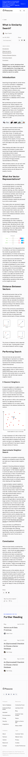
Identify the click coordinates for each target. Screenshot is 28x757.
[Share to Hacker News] (24, 40)
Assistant (5, 712)
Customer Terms (19, 734)
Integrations (6, 724)
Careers (5, 739)
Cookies (17, 742)
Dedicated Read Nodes (7, 708)
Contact (5, 745)
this (16, 248)
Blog (16, 711)
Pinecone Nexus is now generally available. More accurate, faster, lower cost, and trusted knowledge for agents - (10, 4)
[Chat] (16, 694)
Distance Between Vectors (9, 55)
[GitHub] (11, 694)
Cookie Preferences (20, 745)
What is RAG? (18, 725)
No (11, 601)
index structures (16, 486)
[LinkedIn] (6, 694)
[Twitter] (4, 694)
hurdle (9, 495)
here (21, 346)
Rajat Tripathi (8, 33)
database (15, 468)
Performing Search (7, 57)
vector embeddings (7, 195)
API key (19, 581)
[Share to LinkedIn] (22, 40)
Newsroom (5, 742)
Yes (6, 601)
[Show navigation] (24, 10)
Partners (5, 736)
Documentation (6, 715)
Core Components (7, 40)
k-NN (17, 387)
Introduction (5, 48)
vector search (6, 369)
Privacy (17, 739)
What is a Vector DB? (19, 722)
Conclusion (5, 60)
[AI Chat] (20, 10)
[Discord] (14, 694)
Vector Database (7, 705)
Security (5, 721)
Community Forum (19, 705)
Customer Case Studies (19, 714)
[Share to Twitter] (19, 40)
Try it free (17, 68)
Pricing (4, 718)
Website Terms (19, 736)
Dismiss (22, 3)
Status (17, 718)
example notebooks (8, 577)
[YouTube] (9, 694)
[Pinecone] (8, 11)
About (4, 734)
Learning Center (19, 708)
